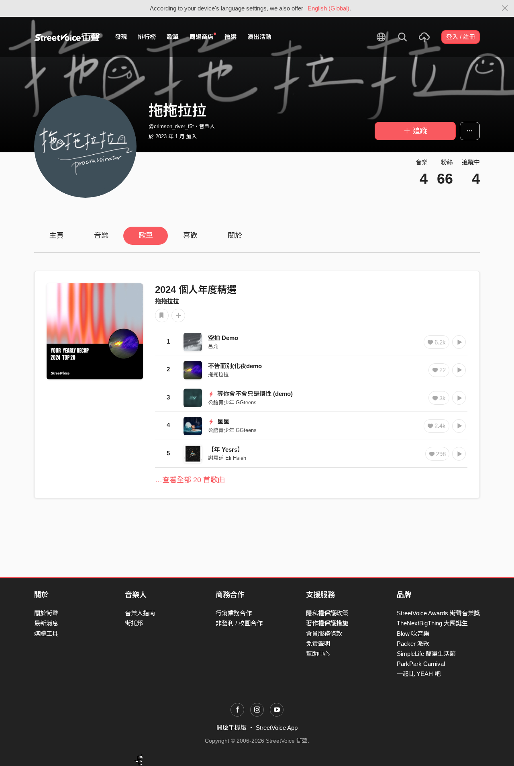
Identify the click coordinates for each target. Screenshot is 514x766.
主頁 (56, 235)
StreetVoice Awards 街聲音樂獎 (438, 613)
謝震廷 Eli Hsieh (227, 458)
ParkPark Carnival (421, 663)
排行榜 (147, 36)
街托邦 (134, 623)
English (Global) (328, 8)
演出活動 (259, 36)
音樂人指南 (140, 613)
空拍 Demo (223, 337)
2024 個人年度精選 (196, 289)
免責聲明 (318, 643)
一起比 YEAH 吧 (419, 673)
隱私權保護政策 (327, 613)
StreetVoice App (277, 727)
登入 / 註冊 (460, 36)
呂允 (213, 346)
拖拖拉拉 (167, 301)
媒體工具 (46, 633)
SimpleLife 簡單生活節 (426, 653)
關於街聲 (46, 613)
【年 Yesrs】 (225, 449)
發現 (121, 36)
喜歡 (190, 235)
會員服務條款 (324, 633)
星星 (222, 421)
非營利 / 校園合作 (239, 623)
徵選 (230, 36)
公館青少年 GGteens (232, 402)
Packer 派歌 (413, 643)
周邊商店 (202, 36)
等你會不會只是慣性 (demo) (254, 393)
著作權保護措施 (327, 623)
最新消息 (46, 623)
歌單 (173, 36)
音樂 (101, 235)
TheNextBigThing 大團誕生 (432, 623)
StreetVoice (67, 37)
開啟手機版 (231, 727)
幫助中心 (318, 653)
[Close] (505, 8)
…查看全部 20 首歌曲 (190, 480)
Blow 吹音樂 (413, 633)
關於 (235, 235)
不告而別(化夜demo (235, 366)
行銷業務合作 (234, 613)
